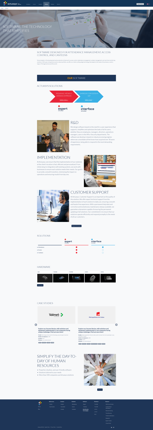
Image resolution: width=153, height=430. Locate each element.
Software (46, 4)
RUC (95, 414)
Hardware (52, 4)
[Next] (110, 324)
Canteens (40, 4)
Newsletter (63, 406)
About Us (58, 4)
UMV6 (95, 409)
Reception (108, 418)
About (39, 406)
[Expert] (70, 241)
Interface (6, 8)
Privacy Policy (53, 427)
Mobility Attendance (110, 415)
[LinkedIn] (111, 427)
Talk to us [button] (100, 389)
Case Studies (52, 406)
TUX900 (96, 406)
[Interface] (96, 241)
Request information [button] (76, 226)
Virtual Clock (108, 423)
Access (34, 4)
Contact (62, 409)
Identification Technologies (86, 410)
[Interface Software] (96, 102)
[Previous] (43, 324)
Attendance (28, 4)
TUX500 (96, 404)
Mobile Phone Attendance (108, 407)
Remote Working (109, 410)
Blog (39, 409)
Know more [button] (40, 285)
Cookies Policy (59, 427)
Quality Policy (47, 427)
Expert (2, 8)
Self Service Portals (109, 404)
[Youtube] (113, 427)
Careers (62, 404)
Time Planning (109, 413)
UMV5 (95, 411)
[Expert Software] (56, 102)
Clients (50, 404)
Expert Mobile (108, 420)
